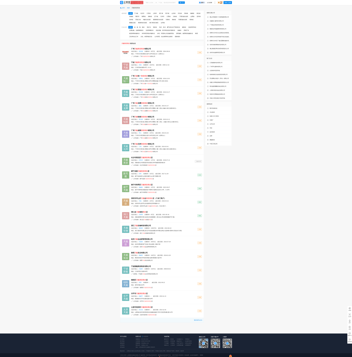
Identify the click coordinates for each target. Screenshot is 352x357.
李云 (140, 133)
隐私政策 (122, 343)
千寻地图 (166, 343)
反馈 (350, 329)
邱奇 (140, 173)
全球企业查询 (188, 343)
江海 (140, 146)
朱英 (140, 282)
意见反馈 (122, 347)
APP (350, 322)
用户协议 (122, 341)
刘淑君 (141, 241)
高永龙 (141, 309)
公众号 (349, 316)
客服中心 (350, 335)
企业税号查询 (188, 341)
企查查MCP (188, 345)
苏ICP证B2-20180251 (178, 355)
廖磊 (140, 105)
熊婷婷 (141, 228)
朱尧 (140, 65)
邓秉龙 (141, 78)
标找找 (172, 339)
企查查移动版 (180, 345)
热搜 (128, 8)
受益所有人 (179, 341)
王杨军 (141, 269)
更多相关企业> (198, 320)
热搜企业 (166, 345)
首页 (123, 8)
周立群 (141, 119)
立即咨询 (350, 341)
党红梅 (141, 51)
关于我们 (122, 339)
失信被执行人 (180, 339)
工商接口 (172, 343)
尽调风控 (187, 339)
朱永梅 (141, 92)
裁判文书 (166, 339)
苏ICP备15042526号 (151, 355)
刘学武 (141, 160)
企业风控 (166, 341)
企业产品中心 (180, 343)
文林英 (141, 214)
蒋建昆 (141, 255)
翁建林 (141, 187)
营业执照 (186, 355)
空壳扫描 (172, 341)
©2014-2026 (123, 355)
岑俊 (140, 201)
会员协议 (122, 345)
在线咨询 (145, 336)
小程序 (349, 310)
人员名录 (172, 345)
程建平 (141, 296)
